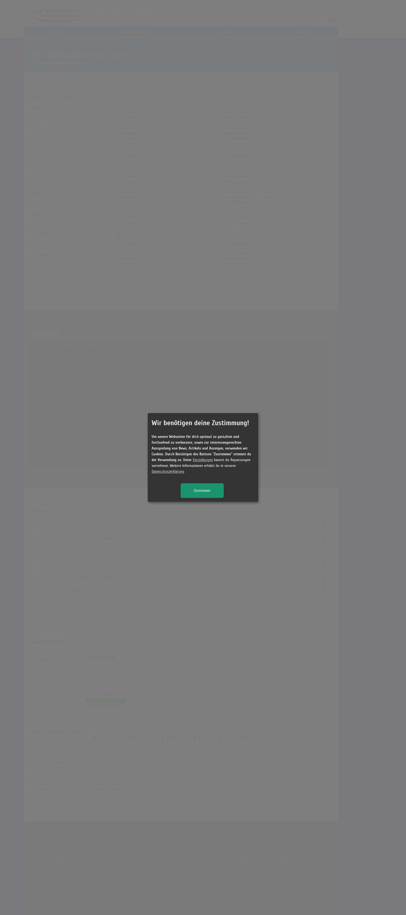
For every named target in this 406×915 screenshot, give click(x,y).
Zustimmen (202, 491)
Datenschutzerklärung (168, 472)
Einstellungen (203, 460)
